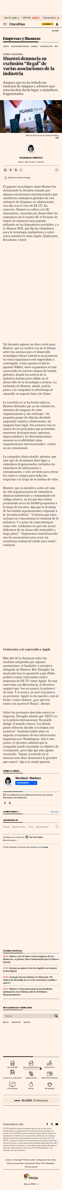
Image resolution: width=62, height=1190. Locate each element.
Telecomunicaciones (20, 46)
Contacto (8, 1160)
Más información (9, 840)
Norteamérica (42, 827)
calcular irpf (12, 1067)
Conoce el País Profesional (31, 1100)
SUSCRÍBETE (48, 24)
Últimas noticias (12, 951)
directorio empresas (49, 1078)
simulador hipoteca (31, 1067)
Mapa (38, 1163)
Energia (34, 46)
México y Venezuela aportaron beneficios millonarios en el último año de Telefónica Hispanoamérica (28, 992)
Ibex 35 (8, 18)
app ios (31, 1088)
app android (49, 1088)
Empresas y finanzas (21, 39)
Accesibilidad (30, 1163)
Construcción (46, 46)
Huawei (6, 827)
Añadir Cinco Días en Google (19, 178)
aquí (46, 847)
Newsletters (49, 1163)
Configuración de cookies (46, 1160)
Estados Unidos (19, 827)
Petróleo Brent (49, 18)
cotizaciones (12, 1088)
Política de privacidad (15, 1163)
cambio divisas (31, 1078)
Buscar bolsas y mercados (17, 1007)
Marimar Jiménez (31, 157)
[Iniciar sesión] (57, 24)
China (31, 827)
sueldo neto (50, 1067)
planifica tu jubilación (12, 1078)
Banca (6, 46)
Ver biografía (23, 783)
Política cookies (29, 1160)
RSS (43, 1163)
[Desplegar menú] (5, 24)
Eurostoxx (16, 1022)
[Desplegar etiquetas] (57, 826)
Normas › (55, 812)
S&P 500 (27, 18)
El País (55, 31)
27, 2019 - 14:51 (34, 162)
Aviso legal (17, 1160)
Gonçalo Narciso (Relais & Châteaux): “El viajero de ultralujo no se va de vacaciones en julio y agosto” (30, 980)
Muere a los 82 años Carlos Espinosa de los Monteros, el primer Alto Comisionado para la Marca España (31, 959)
